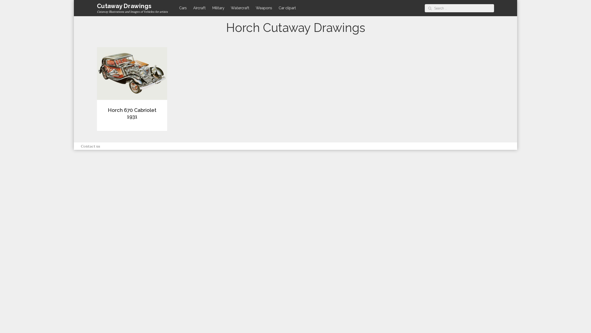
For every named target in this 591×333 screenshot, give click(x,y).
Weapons (264, 8)
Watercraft (240, 8)
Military (218, 8)
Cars (183, 8)
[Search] (430, 8)
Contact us (90, 146)
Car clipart (287, 8)
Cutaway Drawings (124, 6)
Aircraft (199, 8)
